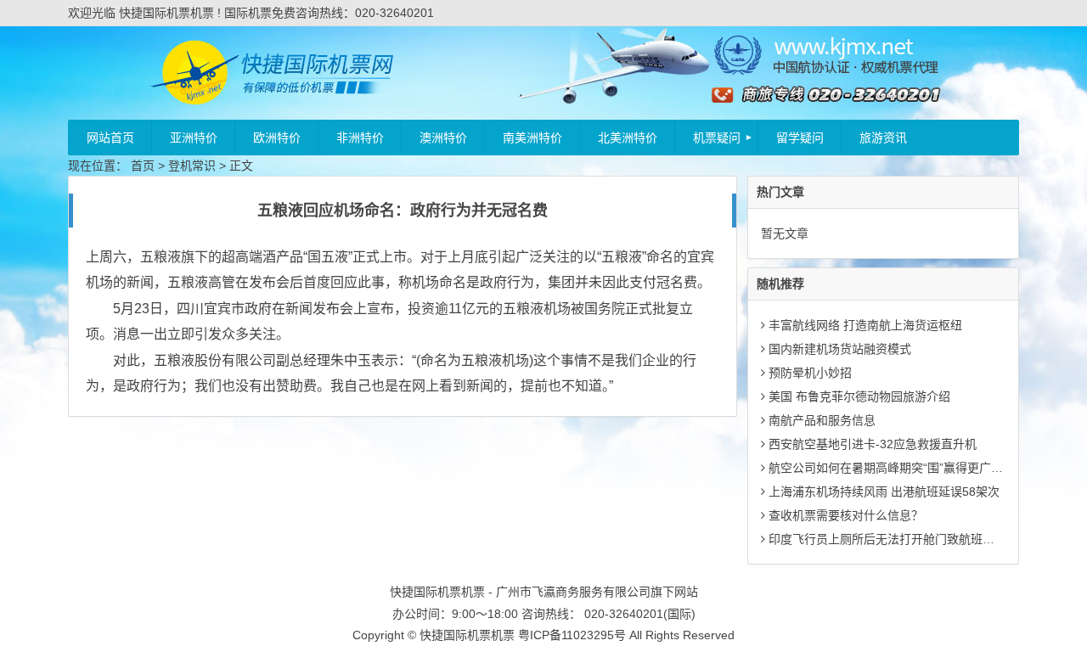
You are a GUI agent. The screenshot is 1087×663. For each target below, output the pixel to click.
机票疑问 (717, 137)
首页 (143, 165)
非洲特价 (360, 137)
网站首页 (110, 137)
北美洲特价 (627, 137)
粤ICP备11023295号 (572, 635)
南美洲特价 (532, 137)
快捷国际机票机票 (467, 635)
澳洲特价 (443, 137)
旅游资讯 (883, 137)
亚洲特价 (193, 137)
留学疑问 (800, 137)
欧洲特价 (277, 137)
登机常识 (192, 165)
